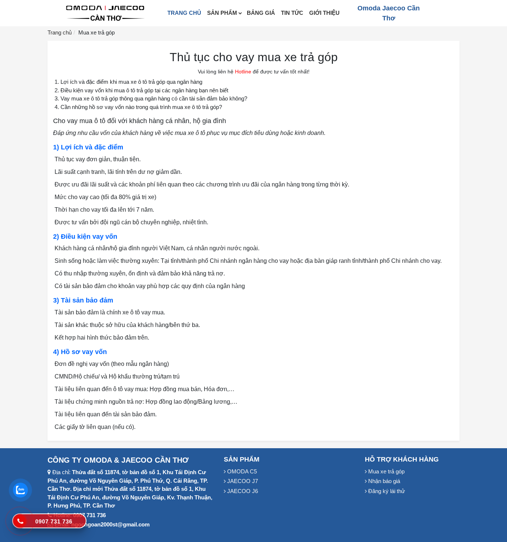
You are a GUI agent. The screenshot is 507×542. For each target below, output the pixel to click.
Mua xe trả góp (386, 471)
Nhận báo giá (383, 481)
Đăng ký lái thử (386, 491)
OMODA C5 (241, 471)
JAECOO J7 (242, 481)
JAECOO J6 (242, 491)
